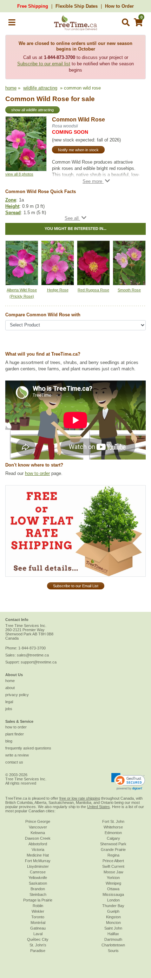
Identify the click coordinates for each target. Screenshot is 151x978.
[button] (11, 23)
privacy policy (17, 695)
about (10, 688)
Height (12, 206)
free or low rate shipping (79, 798)
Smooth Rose (129, 290)
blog (8, 741)
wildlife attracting (40, 88)
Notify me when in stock (78, 150)
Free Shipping (32, 6)
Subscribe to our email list (43, 63)
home (11, 88)
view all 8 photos (19, 174)
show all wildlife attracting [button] (32, 110)
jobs (8, 709)
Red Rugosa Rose (93, 290)
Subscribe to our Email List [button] (75, 586)
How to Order (119, 6)
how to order (37, 473)
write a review (17, 755)
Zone (10, 200)
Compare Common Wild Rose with (42, 314)
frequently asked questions (28, 748)
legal (9, 702)
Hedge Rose (57, 290)
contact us (14, 762)
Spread (13, 212)
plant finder (14, 734)
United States (98, 807)
